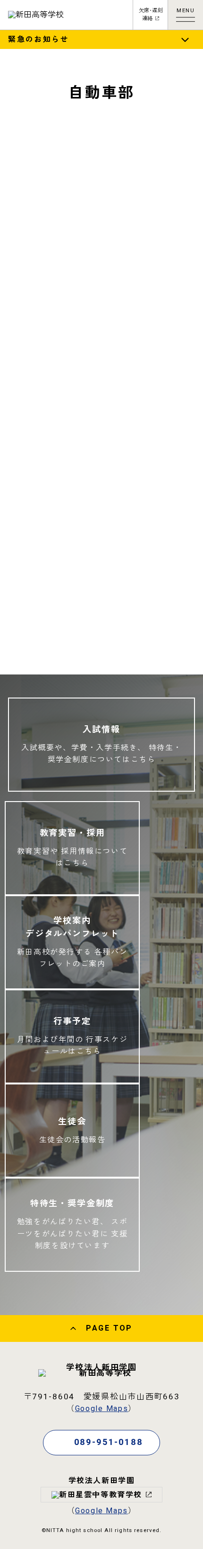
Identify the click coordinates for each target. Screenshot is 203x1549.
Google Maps (101, 1408)
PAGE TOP (109, 1328)
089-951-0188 (108, 1442)
